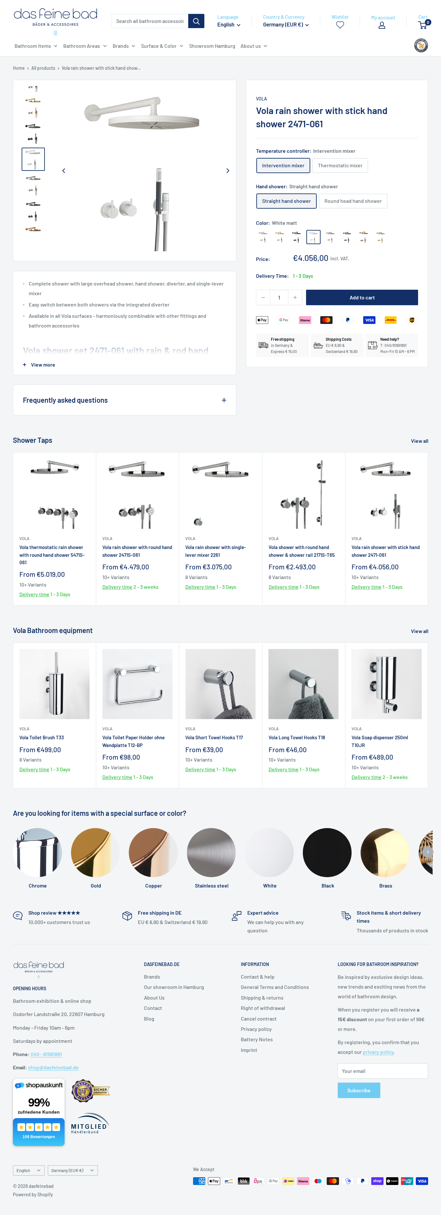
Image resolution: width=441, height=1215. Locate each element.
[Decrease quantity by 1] (263, 297)
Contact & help (257, 976)
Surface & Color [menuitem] (159, 46)
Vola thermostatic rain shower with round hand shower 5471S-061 (52, 555)
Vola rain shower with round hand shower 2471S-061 (137, 551)
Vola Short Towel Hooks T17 (214, 737)
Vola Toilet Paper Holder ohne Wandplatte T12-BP (133, 741)
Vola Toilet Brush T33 (41, 737)
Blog (149, 1018)
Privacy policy (256, 1029)
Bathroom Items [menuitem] (33, 46)
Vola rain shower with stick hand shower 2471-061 (386, 551)
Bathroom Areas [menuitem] (81, 46)
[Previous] (64, 170)
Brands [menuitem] (121, 46)
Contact (153, 1008)
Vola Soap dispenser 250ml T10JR (380, 741)
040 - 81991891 (46, 1054)
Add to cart (362, 297)
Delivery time (34, 594)
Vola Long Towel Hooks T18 (297, 737)
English (23, 1170)
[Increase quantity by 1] (295, 297)
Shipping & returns (262, 997)
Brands (152, 976)
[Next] (228, 170)
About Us (154, 997)
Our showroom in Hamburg (174, 987)
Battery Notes (257, 1039)
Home (19, 68)
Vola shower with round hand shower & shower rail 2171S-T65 (302, 551)
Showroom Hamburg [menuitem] (212, 46)
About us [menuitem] (251, 46)
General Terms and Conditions (275, 987)
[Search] (196, 21)
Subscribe (359, 1090)
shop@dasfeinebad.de (53, 1067)
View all (420, 441)
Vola (261, 98)
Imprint (249, 1050)
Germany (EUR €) (67, 1170)
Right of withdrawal (263, 1008)
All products (43, 68)
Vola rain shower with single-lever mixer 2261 (215, 551)
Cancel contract (259, 1018)
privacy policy (378, 1052)
